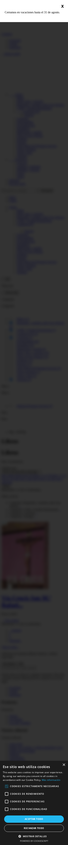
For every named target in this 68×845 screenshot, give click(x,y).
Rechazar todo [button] (34, 828)
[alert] (34, 803)
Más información (51, 780)
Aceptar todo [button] (34, 819)
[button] (34, 836)
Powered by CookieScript (34, 840)
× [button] (63, 764)
